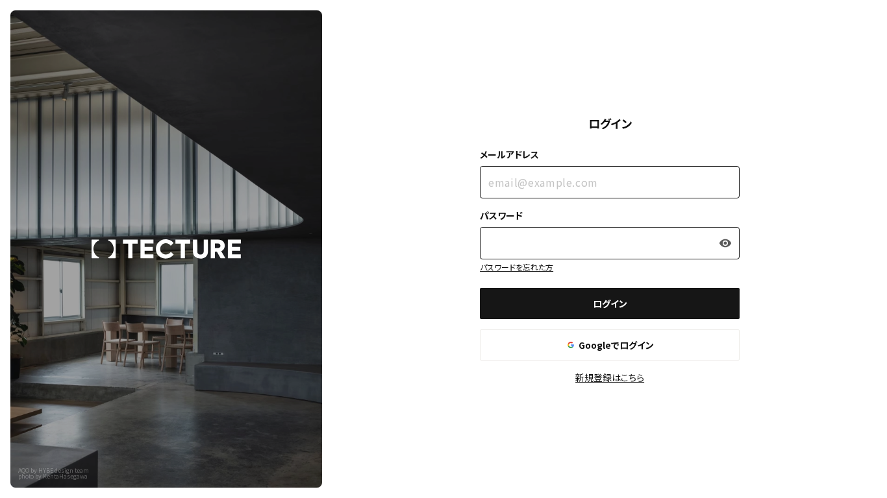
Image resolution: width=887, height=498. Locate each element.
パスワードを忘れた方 (516, 266)
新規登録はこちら (609, 377)
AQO (23, 470)
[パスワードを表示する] (725, 243)
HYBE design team (63, 470)
